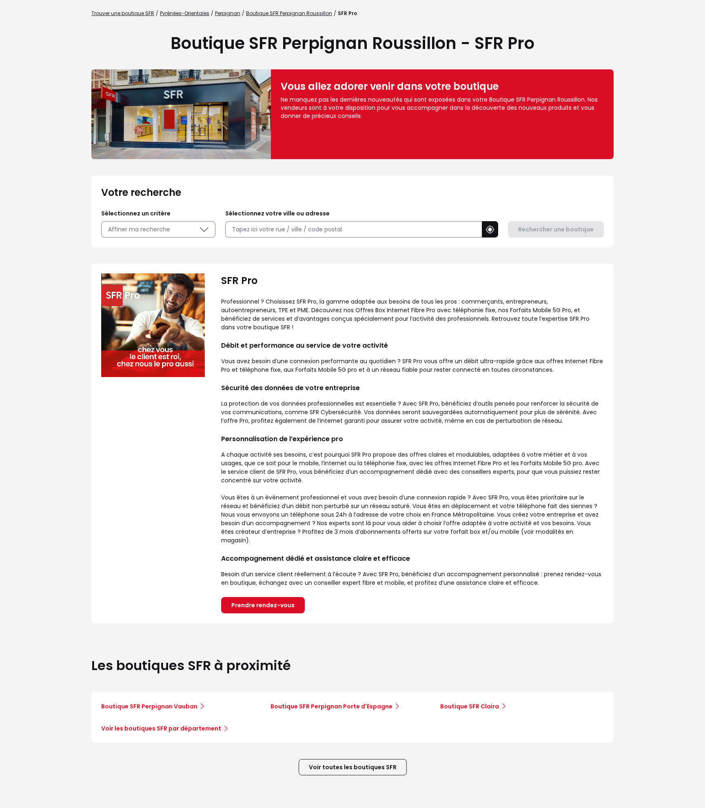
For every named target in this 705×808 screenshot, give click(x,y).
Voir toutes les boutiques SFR (353, 767)
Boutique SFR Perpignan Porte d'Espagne (331, 706)
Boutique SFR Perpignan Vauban (149, 706)
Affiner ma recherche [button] (139, 229)
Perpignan (227, 13)
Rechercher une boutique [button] (556, 229)
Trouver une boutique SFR (122, 13)
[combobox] (353, 229)
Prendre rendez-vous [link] (263, 605)
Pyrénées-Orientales (184, 13)
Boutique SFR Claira (469, 706)
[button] (490, 229)
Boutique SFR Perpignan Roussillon (289, 13)
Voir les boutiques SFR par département (161, 728)
